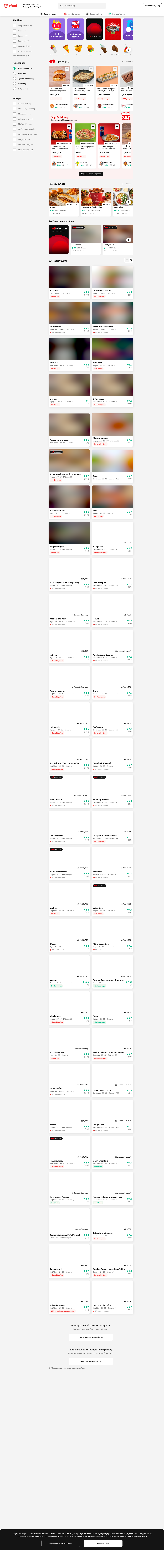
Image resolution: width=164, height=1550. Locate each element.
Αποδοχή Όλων (103, 1543)
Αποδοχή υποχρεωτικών (135, 1536)
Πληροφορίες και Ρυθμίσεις (60, 1543)
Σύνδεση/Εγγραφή (152, 6)
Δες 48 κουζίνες (20, 55)
